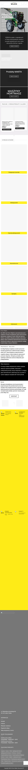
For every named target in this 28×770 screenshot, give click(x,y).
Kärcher (2, 757)
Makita (10, 757)
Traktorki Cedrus (7, 761)
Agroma (3, 750)
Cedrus (7, 750)
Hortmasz (14, 752)
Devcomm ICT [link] (21, 768)
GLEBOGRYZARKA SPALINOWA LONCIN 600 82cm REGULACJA (20, 122)
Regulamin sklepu (5, 728)
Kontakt (3, 721)
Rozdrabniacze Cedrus (5, 759)
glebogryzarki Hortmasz (6, 752)
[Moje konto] (23, 4)
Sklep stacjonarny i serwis (7, 730)
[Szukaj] (4, 3)
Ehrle (11, 750)
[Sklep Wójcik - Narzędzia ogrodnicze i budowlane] (14, 3)
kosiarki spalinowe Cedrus (6, 755)
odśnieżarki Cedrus (17, 757)
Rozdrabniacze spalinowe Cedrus (18, 759)
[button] (2, 4)
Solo (2, 761)
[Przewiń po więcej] (14, 326)
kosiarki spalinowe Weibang (18, 755)
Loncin (7, 757)
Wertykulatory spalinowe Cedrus (18, 761)
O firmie (3, 723)
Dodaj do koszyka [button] (6, 129)
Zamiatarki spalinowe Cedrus (7, 763)
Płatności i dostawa (6, 725)
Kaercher (19, 752)
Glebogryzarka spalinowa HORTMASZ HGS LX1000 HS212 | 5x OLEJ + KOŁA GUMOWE (7, 123)
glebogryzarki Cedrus (17, 750)
